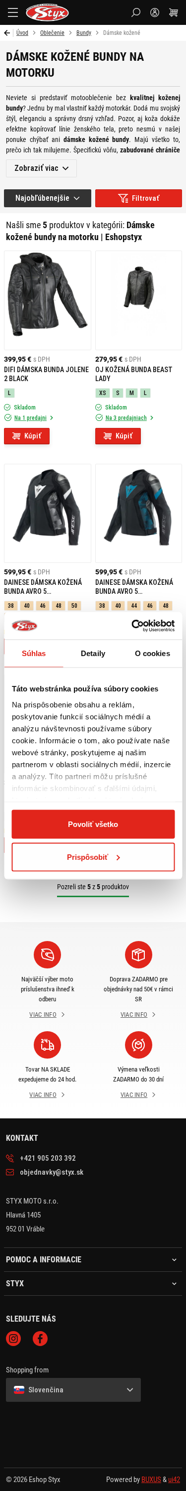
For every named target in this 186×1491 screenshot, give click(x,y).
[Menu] (13, 12)
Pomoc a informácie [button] (43, 1260)
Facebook (40, 1338)
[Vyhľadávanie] (135, 12)
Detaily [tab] (93, 653)
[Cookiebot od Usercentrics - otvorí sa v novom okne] (132, 625)
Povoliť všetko (93, 824)
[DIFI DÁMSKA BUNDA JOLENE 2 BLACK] (47, 300)
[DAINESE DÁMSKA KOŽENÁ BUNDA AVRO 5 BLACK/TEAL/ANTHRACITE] (139, 513)
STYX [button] (15, 1284)
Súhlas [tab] (34, 653)
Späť (8, 33)
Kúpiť (32, 435)
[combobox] (47, 198)
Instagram (13, 1338)
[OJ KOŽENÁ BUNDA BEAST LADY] (139, 300)
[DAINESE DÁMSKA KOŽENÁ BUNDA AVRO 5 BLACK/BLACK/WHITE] (47, 513)
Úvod (22, 32)
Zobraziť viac (36, 168)
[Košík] (173, 12)
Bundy (83, 32)
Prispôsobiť (87, 856)
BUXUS (151, 1479)
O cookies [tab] (152, 653)
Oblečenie (52, 32)
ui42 (174, 1479)
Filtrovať (145, 198)
